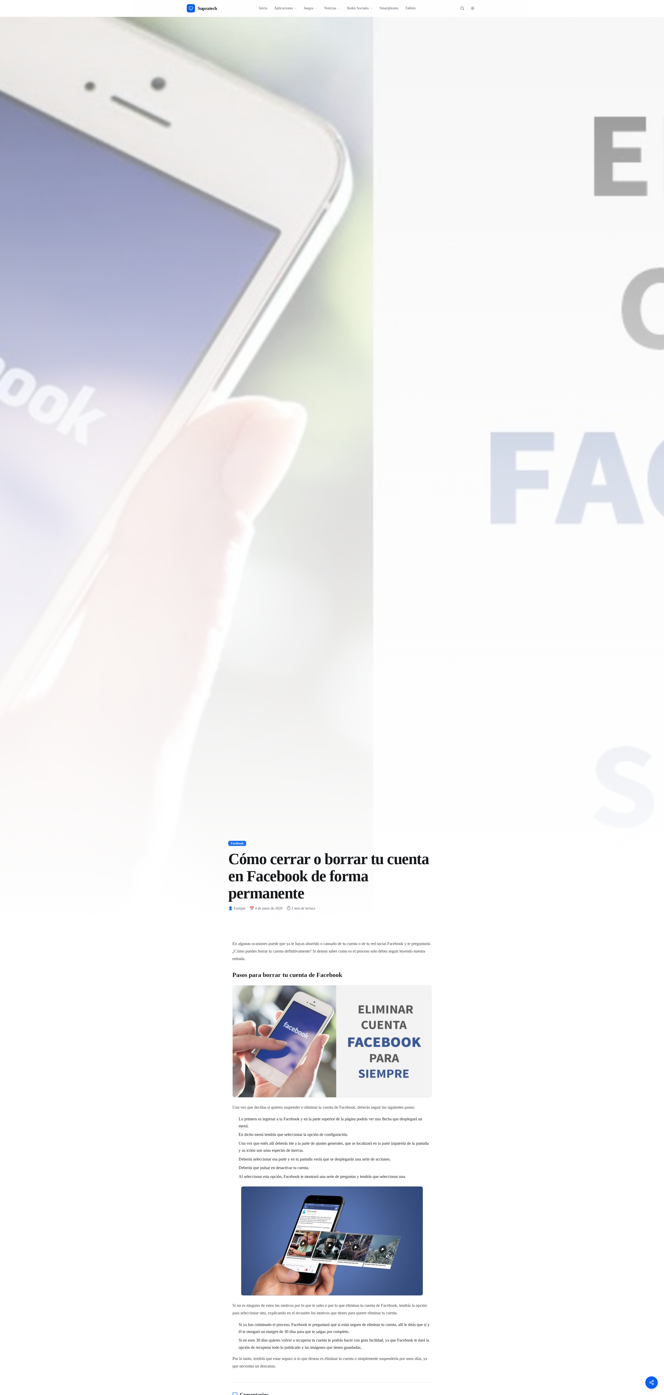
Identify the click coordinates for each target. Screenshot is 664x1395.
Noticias (330, 8)
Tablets (410, 8)
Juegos (308, 8)
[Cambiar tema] (472, 8)
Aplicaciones (283, 8)
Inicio (263, 8)
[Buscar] (462, 8)
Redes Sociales (358, 8)
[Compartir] (651, 1382)
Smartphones (388, 8)
